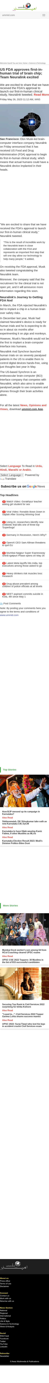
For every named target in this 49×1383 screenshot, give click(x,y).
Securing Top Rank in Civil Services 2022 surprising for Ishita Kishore (23, 1005)
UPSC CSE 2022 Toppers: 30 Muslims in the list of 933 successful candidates (22, 961)
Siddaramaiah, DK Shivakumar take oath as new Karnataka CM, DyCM (24, 822)
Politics (3, 1318)
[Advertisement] (24, 38)
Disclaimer (4, 1286)
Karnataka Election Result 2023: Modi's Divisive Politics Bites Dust (22, 842)
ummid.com (8, 15)
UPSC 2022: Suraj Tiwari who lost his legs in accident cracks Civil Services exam (23, 1025)
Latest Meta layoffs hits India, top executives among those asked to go (22, 564)
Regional (4, 1313)
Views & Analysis (7, 1326)
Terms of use (5, 1284)
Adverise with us (7, 1301)
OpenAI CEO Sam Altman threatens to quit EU (23, 544)
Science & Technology (9, 1324)
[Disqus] (24, 655)
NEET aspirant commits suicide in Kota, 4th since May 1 (22, 595)
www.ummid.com (9, 615)
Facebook (4, 1339)
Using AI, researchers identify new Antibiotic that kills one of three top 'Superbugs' (22, 525)
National (3, 1310)
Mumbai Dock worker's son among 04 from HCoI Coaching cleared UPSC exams (24, 951)
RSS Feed (4, 1336)
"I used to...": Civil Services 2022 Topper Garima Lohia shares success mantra (22, 1015)
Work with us (5, 1298)
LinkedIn (3, 1347)
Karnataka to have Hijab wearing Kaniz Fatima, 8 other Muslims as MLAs (22, 832)
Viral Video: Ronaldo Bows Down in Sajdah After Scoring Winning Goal (23, 513)
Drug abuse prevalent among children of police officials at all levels (22, 585)
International (5, 1316)
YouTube (4, 1344)
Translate (10, 478)
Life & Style (5, 1321)
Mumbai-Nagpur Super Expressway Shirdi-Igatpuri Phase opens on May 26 (23, 554)
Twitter (3, 1341)
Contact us (4, 1296)
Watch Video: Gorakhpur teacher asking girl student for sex (22, 503)
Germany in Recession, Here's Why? (26, 535)
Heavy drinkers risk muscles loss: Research (22, 574)
